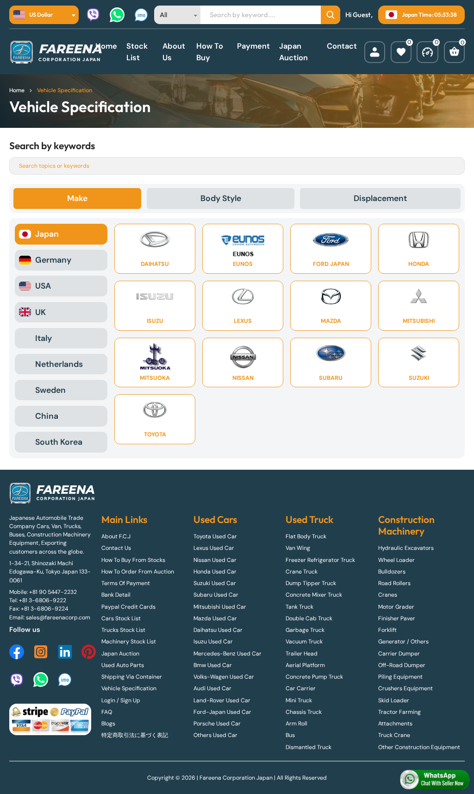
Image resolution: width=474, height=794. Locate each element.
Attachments (395, 723)
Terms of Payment (125, 583)
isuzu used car (213, 641)
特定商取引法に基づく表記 (134, 735)
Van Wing (298, 548)
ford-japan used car (222, 712)
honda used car (215, 571)
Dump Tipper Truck (311, 583)
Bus (290, 735)
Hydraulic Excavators (406, 548)
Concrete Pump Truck (314, 677)
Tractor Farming (399, 712)
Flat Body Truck (306, 536)
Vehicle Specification (128, 688)
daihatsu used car (218, 630)
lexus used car (213, 548)
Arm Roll (296, 723)
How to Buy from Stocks (133, 560)
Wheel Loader (396, 560)
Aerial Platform (305, 665)
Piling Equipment (400, 677)
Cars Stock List (121, 618)
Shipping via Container (131, 677)
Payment (253, 46)
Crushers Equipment (405, 688)
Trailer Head (302, 653)
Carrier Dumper (399, 653)
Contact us (116, 548)
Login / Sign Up (120, 700)
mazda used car (215, 618)
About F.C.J (116, 536)
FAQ (106, 712)
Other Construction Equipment (419, 747)
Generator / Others (403, 641)
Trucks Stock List (123, 630)
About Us (173, 52)
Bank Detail (116, 595)
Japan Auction (293, 52)
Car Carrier (301, 688)
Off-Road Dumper (401, 665)
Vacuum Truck (304, 641)
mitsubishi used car (219, 607)
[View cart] (454, 52)
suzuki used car (214, 583)
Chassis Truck (304, 712)
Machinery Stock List (128, 641)
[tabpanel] (237, 338)
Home (106, 46)
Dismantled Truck (308, 747)
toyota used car (215, 536)
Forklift (387, 630)
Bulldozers (391, 571)
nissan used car (215, 560)
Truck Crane (394, 735)
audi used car (212, 688)
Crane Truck (302, 571)
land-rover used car (221, 700)
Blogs (108, 723)
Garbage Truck (305, 630)
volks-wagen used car (223, 677)
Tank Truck (299, 607)
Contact (342, 46)
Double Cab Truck (309, 618)
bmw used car (212, 665)
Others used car (215, 735)
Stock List (137, 52)
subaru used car (215, 595)
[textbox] (36, 14)
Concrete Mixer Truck (314, 595)
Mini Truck (299, 700)
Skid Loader (393, 700)
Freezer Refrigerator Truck (320, 560)
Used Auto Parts (122, 665)
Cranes (387, 595)
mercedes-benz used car (227, 653)
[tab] (77, 198)
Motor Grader (396, 607)
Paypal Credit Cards (128, 607)
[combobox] (44, 15)
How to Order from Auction (137, 571)
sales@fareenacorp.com (58, 617)
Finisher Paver (396, 618)
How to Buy (209, 52)
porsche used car (217, 723)
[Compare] (427, 52)
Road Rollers (394, 583)
